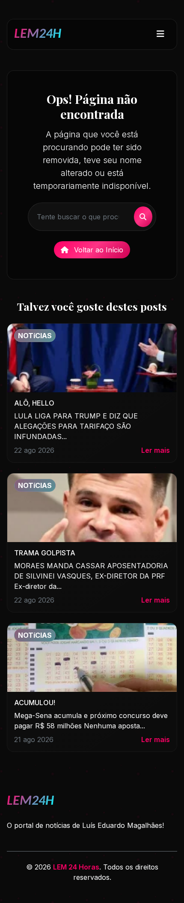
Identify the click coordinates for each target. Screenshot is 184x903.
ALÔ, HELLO (34, 403)
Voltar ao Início (97, 249)
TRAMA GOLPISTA (44, 552)
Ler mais (155, 450)
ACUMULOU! (34, 702)
